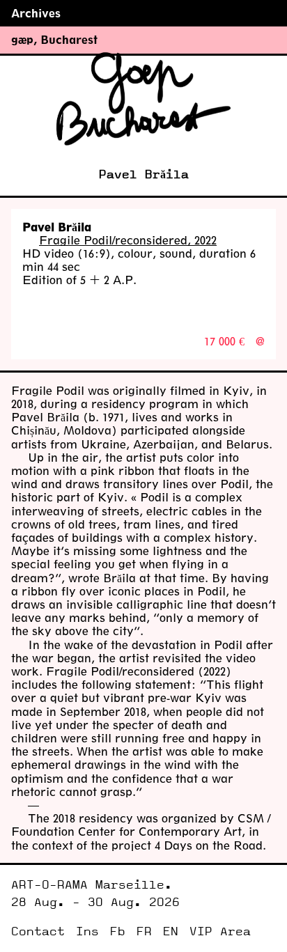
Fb (117, 931)
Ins (87, 931)
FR (144, 931)
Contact (38, 931)
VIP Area (220, 931)
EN (170, 931)
